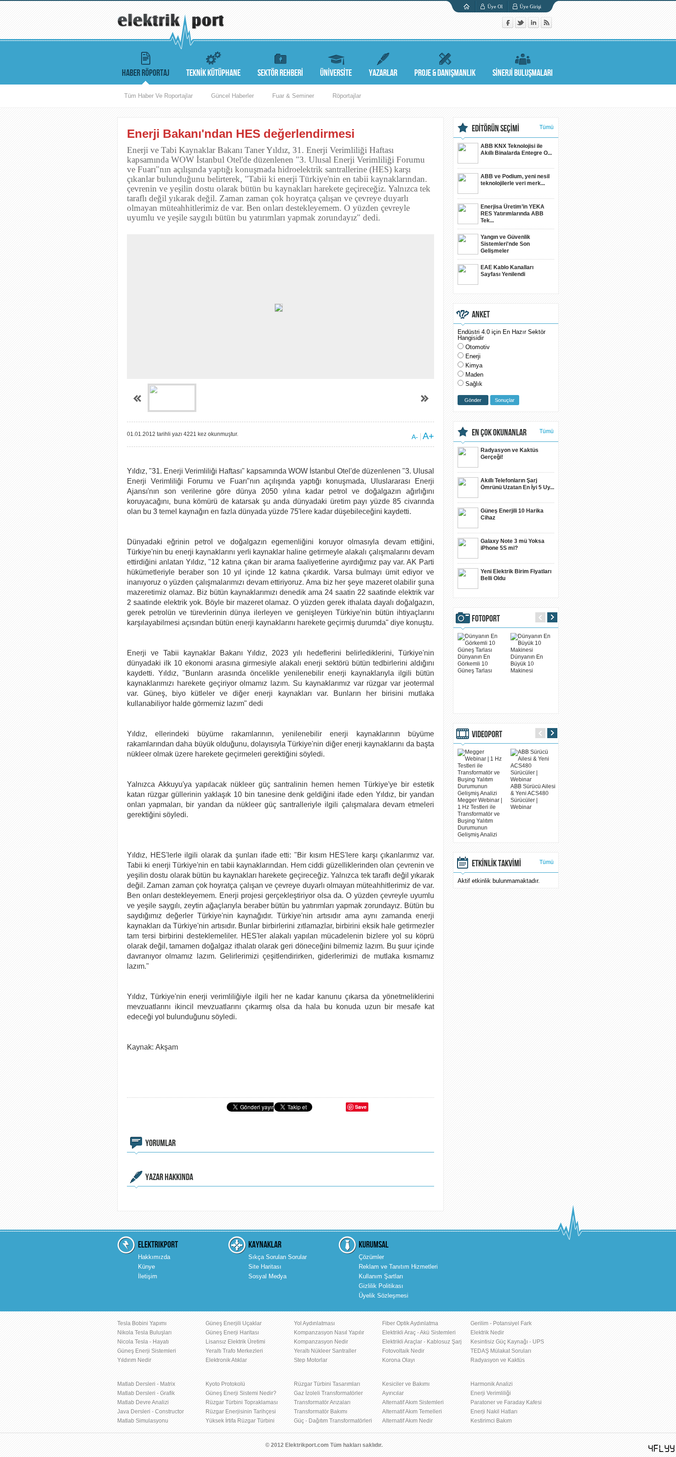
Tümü (546, 127)
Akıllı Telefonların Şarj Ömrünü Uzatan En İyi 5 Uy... (517, 484)
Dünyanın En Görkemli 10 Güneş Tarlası (475, 664)
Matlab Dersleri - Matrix (146, 1384)
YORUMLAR (160, 1143)
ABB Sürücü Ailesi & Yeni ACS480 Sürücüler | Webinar (533, 796)
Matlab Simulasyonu (142, 1420)
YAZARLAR (383, 73)
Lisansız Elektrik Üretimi (235, 1341)
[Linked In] (534, 26)
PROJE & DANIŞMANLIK (444, 73)
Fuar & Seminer (293, 95)
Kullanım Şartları (381, 1276)
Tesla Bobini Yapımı (141, 1323)
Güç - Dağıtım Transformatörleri (333, 1420)
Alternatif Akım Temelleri (412, 1411)
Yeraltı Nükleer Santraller (325, 1351)
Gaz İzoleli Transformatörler (328, 1393)
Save (361, 1106)
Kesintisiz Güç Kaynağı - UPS (507, 1341)
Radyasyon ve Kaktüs (497, 1360)
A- (415, 436)
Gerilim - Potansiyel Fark (501, 1323)
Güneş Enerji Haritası (232, 1332)
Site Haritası (264, 1267)
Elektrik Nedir (487, 1332)
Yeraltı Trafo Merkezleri (234, 1351)
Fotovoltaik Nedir (403, 1351)
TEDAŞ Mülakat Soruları (500, 1351)
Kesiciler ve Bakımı (406, 1384)
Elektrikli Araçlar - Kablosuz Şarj (422, 1341)
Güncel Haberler (232, 95)
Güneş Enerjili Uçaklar (234, 1323)
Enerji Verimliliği (490, 1393)
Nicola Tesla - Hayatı (143, 1341)
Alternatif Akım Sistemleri (413, 1402)
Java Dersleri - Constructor (150, 1411)
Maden (474, 374)
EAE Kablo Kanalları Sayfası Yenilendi (507, 270)
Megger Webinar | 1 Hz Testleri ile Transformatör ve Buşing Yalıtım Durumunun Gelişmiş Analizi (480, 817)
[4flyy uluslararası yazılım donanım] (661, 1448)
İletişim (147, 1276)
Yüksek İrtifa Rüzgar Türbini (240, 1420)
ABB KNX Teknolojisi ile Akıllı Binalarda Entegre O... (516, 149)
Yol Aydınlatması (314, 1323)
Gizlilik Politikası (381, 1286)
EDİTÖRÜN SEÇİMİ (495, 128)
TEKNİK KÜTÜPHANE (213, 73)
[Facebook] (508, 26)
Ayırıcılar (393, 1393)
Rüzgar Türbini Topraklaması (242, 1402)
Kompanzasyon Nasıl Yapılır (329, 1332)
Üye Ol (495, 6)
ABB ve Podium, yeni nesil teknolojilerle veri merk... (515, 179)
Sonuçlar (505, 400)
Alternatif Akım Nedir (407, 1420)
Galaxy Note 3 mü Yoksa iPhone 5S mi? (512, 544)
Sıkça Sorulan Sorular (277, 1257)
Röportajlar (346, 95)
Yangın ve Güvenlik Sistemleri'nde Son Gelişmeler (505, 244)
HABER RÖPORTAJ (145, 73)
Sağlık (473, 383)
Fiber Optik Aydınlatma (410, 1323)
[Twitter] (521, 26)
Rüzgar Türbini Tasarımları (327, 1384)
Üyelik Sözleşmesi (383, 1296)
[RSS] (546, 26)
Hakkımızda (154, 1257)
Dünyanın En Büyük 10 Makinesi (526, 664)
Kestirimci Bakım (491, 1420)
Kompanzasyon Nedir (321, 1341)
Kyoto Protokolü (225, 1384)
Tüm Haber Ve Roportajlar (158, 95)
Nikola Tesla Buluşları (144, 1332)
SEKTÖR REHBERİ (280, 73)
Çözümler (371, 1257)
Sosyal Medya (267, 1276)
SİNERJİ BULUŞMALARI (523, 73)
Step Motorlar (310, 1360)
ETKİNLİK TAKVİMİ (496, 863)
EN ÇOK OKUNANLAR (499, 432)
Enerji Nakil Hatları (493, 1411)
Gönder (472, 400)
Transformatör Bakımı (320, 1411)
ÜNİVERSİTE (336, 73)
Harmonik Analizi (491, 1384)
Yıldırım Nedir (134, 1360)
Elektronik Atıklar (226, 1360)
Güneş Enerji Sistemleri (146, 1351)
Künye (146, 1267)
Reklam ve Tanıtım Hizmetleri (398, 1267)
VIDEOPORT (487, 734)
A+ (428, 436)
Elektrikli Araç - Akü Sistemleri (419, 1332)
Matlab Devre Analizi (143, 1402)
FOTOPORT (486, 618)
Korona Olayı (398, 1360)
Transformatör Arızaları (322, 1402)
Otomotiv (477, 347)
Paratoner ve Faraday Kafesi (506, 1402)
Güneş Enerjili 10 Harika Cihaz (512, 514)
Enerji (473, 356)
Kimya (473, 365)
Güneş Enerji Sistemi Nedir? (241, 1393)
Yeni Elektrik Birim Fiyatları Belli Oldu (516, 575)
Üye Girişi (530, 6)
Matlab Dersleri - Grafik (146, 1393)
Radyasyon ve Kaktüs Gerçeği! (510, 453)
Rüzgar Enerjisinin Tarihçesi (241, 1411)
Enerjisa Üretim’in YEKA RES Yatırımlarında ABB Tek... (512, 213)
